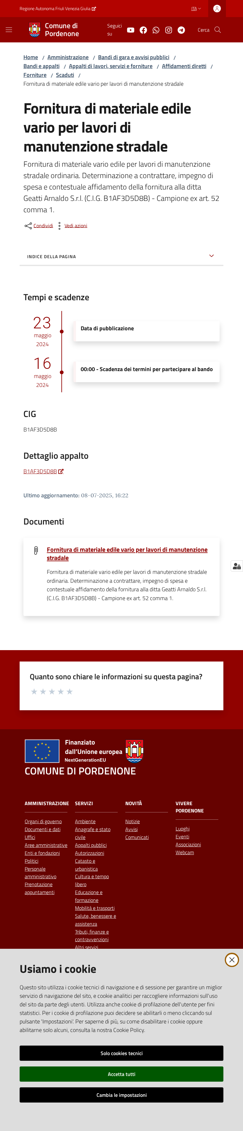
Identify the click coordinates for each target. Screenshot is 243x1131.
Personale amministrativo (40, 872)
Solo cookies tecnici (122, 1053)
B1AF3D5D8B (40, 471)
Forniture (35, 75)
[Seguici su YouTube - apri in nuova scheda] (128, 29)
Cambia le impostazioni (122, 1095)
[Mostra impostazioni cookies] (237, 566)
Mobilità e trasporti (95, 908)
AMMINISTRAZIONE (47, 803)
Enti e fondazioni (42, 853)
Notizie (132, 821)
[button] (217, 29)
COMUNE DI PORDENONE (80, 770)
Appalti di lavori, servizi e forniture (111, 66)
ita (194, 8)
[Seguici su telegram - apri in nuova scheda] (178, 29)
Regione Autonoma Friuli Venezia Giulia (55, 8)
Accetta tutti (121, 1074)
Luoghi (183, 828)
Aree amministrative (46, 845)
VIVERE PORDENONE (190, 807)
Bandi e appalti (41, 66)
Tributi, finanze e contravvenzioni (92, 935)
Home (30, 57)
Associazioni (188, 844)
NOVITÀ (133, 803)
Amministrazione (68, 57)
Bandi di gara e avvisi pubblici (133, 57)
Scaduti (65, 75)
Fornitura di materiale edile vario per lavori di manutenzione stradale (127, 553)
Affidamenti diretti (184, 66)
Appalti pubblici (91, 845)
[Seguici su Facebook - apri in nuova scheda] (140, 29)
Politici (31, 861)
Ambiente (85, 821)
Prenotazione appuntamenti (39, 888)
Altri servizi (86, 947)
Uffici (30, 837)
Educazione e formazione (89, 896)
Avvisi (131, 829)
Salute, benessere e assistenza (95, 920)
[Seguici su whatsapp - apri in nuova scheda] (153, 29)
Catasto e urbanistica (86, 865)
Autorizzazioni (89, 853)
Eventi (182, 836)
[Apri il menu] (9, 30)
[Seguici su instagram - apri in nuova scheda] (166, 29)
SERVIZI (84, 803)
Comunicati (137, 837)
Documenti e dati (42, 829)
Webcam (185, 852)
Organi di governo (43, 821)
